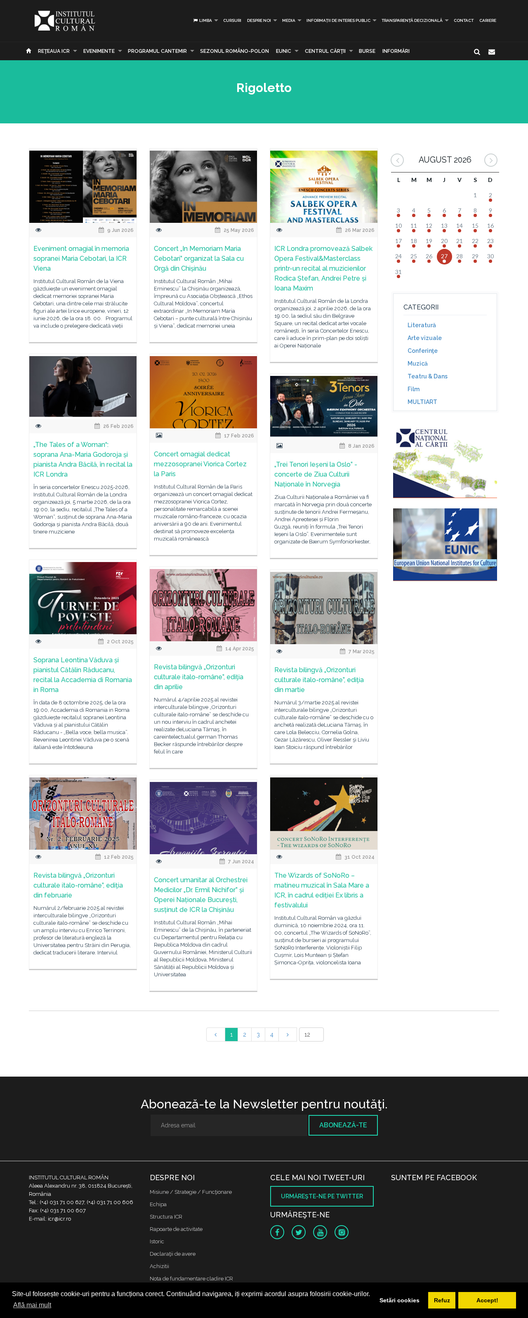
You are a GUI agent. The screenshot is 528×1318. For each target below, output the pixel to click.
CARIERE (487, 20)
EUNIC (283, 51)
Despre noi (259, 20)
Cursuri (232, 20)
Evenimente (99, 51)
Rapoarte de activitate (176, 1229)
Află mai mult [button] (32, 1305)
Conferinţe (423, 350)
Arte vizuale (425, 338)
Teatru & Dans (428, 376)
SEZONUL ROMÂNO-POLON (234, 51)
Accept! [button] (487, 1300)
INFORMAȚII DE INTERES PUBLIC (338, 20)
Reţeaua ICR (54, 51)
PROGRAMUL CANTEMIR (157, 51)
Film (414, 389)
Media (288, 20)
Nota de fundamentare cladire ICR (191, 1278)
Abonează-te (343, 1125)
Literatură (422, 325)
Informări (396, 51)
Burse (367, 51)
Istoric (157, 1241)
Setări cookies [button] (400, 1300)
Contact (464, 20)
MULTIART (422, 402)
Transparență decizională (412, 20)
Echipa (158, 1204)
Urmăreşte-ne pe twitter (322, 1196)
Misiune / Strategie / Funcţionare (191, 1192)
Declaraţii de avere (173, 1254)
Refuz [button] (442, 1300)
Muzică (418, 363)
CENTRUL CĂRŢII (325, 51)
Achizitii (159, 1266)
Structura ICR (166, 1217)
